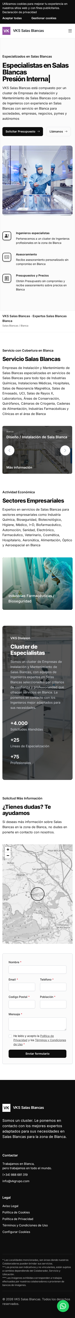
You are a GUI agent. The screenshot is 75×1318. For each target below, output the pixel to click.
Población (47, 996)
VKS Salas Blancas (28, 30)
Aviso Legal (10, 1206)
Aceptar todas (12, 18)
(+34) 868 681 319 (15, 1175)
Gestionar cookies (43, 18)
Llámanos (56, 131)
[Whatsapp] (63, 1306)
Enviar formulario (38, 1053)
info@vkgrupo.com (15, 1181)
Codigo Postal (19, 996)
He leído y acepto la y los (39, 1040)
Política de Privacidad (17, 1219)
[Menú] (70, 30)
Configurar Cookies (16, 1232)
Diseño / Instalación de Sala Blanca (36, 437)
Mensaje (15, 1014)
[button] (65, 450)
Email (13, 979)
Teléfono (47, 979)
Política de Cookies (16, 1212)
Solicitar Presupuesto (20, 131)
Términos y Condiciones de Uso (25, 1225)
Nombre (15, 962)
